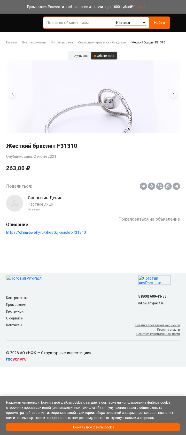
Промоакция (16, 305)
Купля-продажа (62, 42)
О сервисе (14, 318)
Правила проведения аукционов (157, 325)
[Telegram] (176, 186)
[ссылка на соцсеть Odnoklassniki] (149, 311)
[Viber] (159, 186)
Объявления (105, 56)
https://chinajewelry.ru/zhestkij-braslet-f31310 (46, 232)
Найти (159, 22)
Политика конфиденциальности (158, 334)
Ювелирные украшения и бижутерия (102, 42)
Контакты (14, 325)
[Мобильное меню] (9, 23)
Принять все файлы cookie (93, 427)
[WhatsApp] (168, 186)
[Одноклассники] (151, 186)
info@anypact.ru (151, 303)
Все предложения (34, 42)
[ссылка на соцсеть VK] (141, 311)
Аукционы (81, 56)
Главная (11, 42)
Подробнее (142, 7)
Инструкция (15, 311)
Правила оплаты (168, 329)
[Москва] (177, 23)
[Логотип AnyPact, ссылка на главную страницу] (27, 22)
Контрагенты (17, 298)
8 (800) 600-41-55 (152, 296)
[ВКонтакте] (143, 186)
